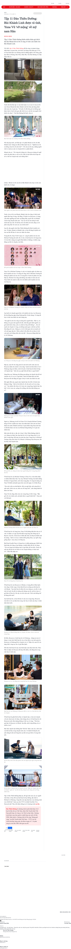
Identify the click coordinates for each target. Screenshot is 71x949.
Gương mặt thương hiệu (62, 927)
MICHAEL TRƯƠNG (37, 831)
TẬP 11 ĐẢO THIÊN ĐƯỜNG (18, 831)
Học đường (56, 927)
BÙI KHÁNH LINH (33, 831)
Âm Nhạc (35, 927)
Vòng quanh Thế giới (28, 927)
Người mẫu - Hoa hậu (14, 7)
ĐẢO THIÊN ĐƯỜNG (11, 831)
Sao (4, 7)
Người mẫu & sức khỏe (49, 927)
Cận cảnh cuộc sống (42, 7)
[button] (37, 13)
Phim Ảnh (39, 927)
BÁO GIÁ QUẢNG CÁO (65, 912)
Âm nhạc (54, 7)
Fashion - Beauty (28, 7)
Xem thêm (7, 866)
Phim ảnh (63, 7)
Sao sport (42, 927)
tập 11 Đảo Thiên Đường (17, 48)
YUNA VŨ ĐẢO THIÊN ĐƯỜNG (26, 831)
